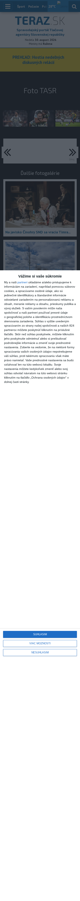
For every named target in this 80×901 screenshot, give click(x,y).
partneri (22, 282)
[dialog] (40, 585)
